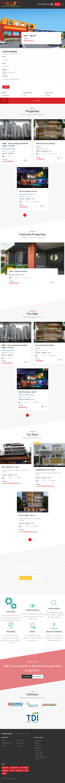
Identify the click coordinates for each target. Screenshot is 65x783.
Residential (38, 748)
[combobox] (4, 72)
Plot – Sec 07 (30, 36)
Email (3, 63)
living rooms (19, 770)
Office (37, 743)
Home (4, 740)
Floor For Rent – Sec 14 (27, 515)
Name (3, 56)
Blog (4, 745)
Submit (57, 4)
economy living (24, 767)
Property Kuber (7, 733)
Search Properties (39, 578)
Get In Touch (27, 676)
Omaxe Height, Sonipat (9, 148)
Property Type (49, 92)
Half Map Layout (7, 743)
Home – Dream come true (18, 271)
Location (3, 92)
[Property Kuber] (11, 6)
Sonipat (39, 146)
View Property (16, 459)
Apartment (39, 750)
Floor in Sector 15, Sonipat (45, 143)
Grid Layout (20, 743)
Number (4, 69)
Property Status (27, 92)
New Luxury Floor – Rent (10, 467)
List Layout (20, 740)
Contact (19, 745)
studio (26, 770)
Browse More (38, 676)
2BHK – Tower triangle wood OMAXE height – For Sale (15, 145)
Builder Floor (39, 752)
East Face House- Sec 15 (28, 191)
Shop (37, 745)
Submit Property (25, 578)
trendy (4, 773)
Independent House (41, 757)
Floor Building (39, 755)
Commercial (38, 741)
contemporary (14, 767)
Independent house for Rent (45, 470)
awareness (5, 767)
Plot (37, 760)
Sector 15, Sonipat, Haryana (27, 194)
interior (12, 770)
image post (5, 770)
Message (4, 76)
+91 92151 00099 (44, 4)
